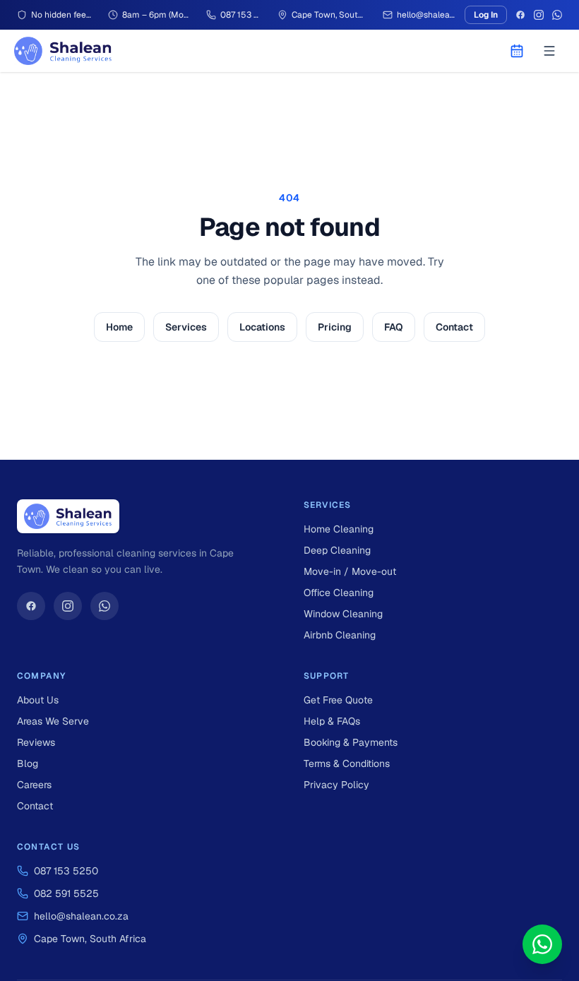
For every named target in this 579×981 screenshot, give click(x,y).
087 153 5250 (66, 870)
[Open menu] (549, 50)
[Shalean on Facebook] (31, 606)
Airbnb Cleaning (340, 635)
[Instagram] (539, 15)
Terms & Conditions (347, 763)
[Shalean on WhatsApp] (104, 606)
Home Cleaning (339, 529)
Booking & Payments (351, 742)
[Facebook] (520, 15)
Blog (27, 763)
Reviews (36, 742)
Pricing (335, 327)
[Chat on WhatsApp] (542, 944)
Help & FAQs (332, 721)
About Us (38, 700)
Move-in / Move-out (350, 571)
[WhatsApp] (557, 15)
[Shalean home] (63, 51)
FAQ (393, 327)
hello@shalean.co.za (81, 916)
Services (186, 327)
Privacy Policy (336, 784)
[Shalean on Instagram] (68, 606)
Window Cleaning (343, 613)
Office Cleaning (339, 592)
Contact (454, 327)
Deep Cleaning (337, 550)
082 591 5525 (66, 893)
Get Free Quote (338, 700)
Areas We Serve (53, 721)
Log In (486, 14)
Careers (34, 784)
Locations (262, 327)
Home (119, 327)
